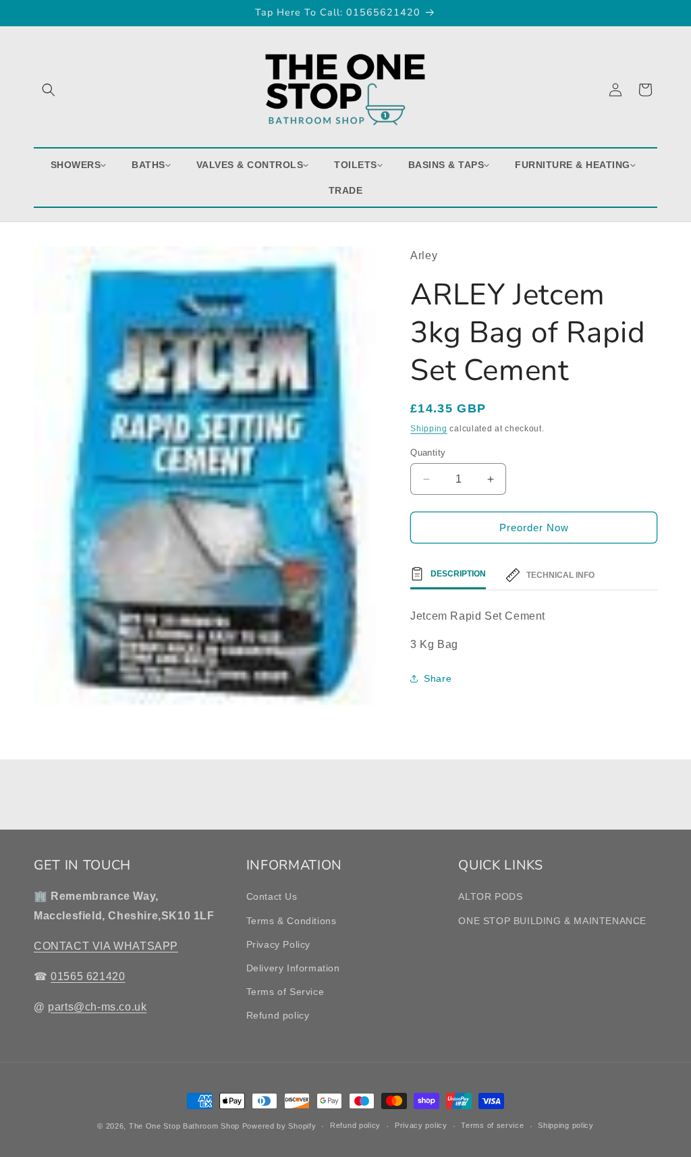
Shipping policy (566, 1125)
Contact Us (272, 896)
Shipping (428, 428)
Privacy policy (421, 1125)
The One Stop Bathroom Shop (184, 1126)
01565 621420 (88, 976)
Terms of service (492, 1125)
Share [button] (437, 678)
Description (458, 573)
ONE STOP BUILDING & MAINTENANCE (552, 920)
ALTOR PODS (490, 896)
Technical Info (560, 575)
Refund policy (278, 1015)
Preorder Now (534, 527)
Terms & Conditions (291, 920)
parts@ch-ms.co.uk (97, 1007)
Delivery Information (293, 968)
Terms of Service (285, 991)
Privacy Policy (278, 944)
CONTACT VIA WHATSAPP (106, 946)
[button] (48, 90)
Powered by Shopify (279, 1126)
